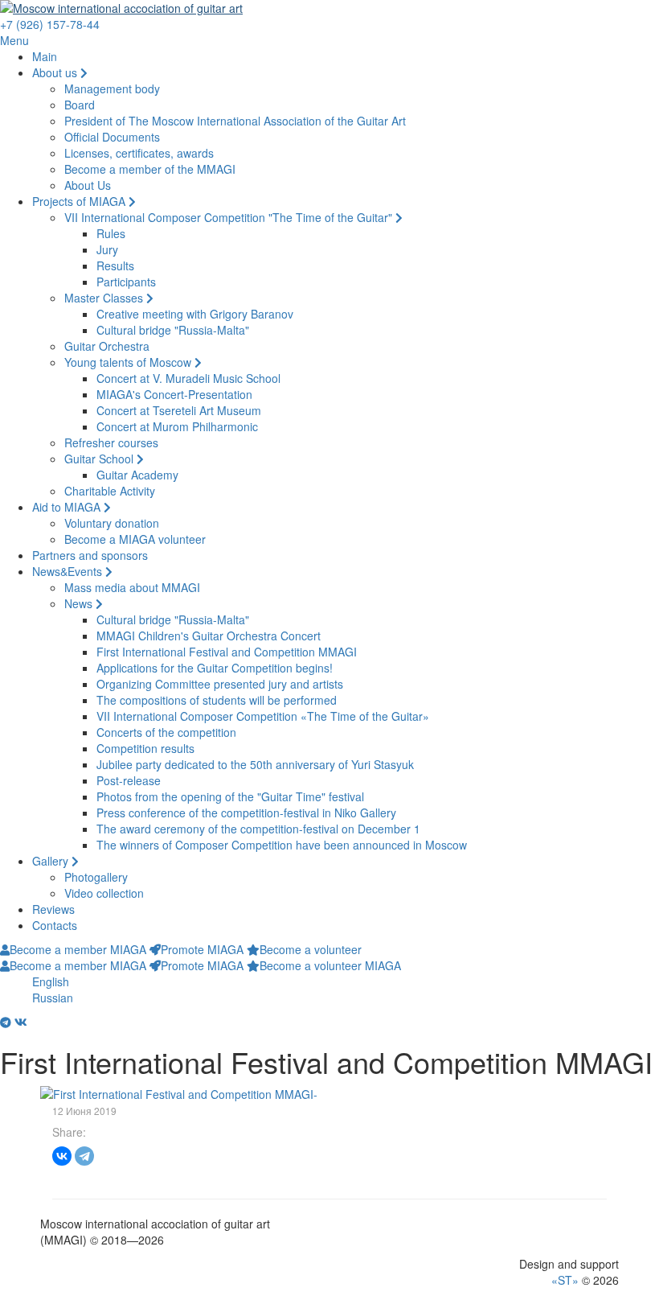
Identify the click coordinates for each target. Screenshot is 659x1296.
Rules (110, 233)
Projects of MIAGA (80, 201)
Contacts (54, 925)
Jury (107, 249)
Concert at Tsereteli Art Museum (178, 410)
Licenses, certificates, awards (139, 153)
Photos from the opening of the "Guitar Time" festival (230, 796)
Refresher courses (111, 442)
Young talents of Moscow (129, 362)
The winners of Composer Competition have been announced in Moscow (281, 845)
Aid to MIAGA (68, 507)
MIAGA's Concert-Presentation (174, 394)
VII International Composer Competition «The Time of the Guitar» (262, 716)
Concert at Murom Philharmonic (177, 426)
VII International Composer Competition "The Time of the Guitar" (229, 217)
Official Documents (112, 137)
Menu (14, 40)
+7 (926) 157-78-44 (50, 24)
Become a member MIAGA (78, 949)
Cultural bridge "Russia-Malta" (172, 330)
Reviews (53, 909)
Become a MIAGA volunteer (135, 539)
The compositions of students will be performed (216, 700)
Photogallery (96, 877)
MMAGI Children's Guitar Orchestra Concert (208, 635)
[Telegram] (84, 1156)
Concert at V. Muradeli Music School (188, 378)
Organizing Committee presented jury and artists (219, 684)
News (80, 603)
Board (79, 105)
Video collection (104, 893)
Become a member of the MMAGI (149, 169)
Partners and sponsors (90, 555)
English (50, 981)
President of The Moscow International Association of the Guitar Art (235, 121)
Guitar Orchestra (106, 346)
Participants (126, 282)
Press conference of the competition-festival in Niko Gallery (246, 812)
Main (44, 56)
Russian (52, 997)
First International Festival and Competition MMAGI (226, 652)
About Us (87, 185)
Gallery (52, 861)
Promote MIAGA (202, 949)
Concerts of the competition (166, 732)
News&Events (68, 571)
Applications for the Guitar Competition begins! (214, 668)
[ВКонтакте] (62, 1156)
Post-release (128, 780)
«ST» (565, 1280)
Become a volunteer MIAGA (330, 965)
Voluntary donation (111, 523)
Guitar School (100, 459)
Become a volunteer (311, 949)
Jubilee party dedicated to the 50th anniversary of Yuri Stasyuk (255, 764)
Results (115, 265)
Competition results (145, 748)
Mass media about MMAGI (132, 587)
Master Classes (105, 298)
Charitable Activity (109, 491)
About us (56, 72)
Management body (112, 88)
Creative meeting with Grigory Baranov (194, 314)
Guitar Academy (137, 475)
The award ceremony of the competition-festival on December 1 (258, 829)
